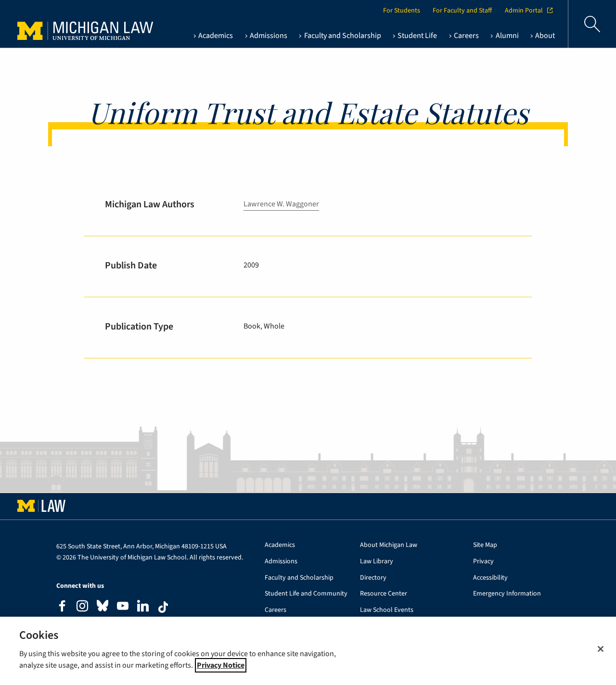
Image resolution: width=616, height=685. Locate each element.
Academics (280, 545)
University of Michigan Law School (72, 24)
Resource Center (383, 593)
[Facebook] (62, 607)
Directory (373, 578)
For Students (401, 10)
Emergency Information (507, 593)
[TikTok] (163, 607)
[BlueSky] (102, 607)
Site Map (485, 545)
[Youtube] (122, 607)
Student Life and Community (306, 593)
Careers (275, 610)
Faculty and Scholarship (299, 578)
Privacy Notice (220, 665)
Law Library (376, 561)
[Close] (600, 649)
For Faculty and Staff (462, 10)
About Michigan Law (388, 545)
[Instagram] (82, 607)
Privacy (483, 561)
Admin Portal (524, 10)
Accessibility (490, 578)
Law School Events (386, 610)
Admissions (281, 561)
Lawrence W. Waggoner (281, 204)
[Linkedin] (143, 607)
